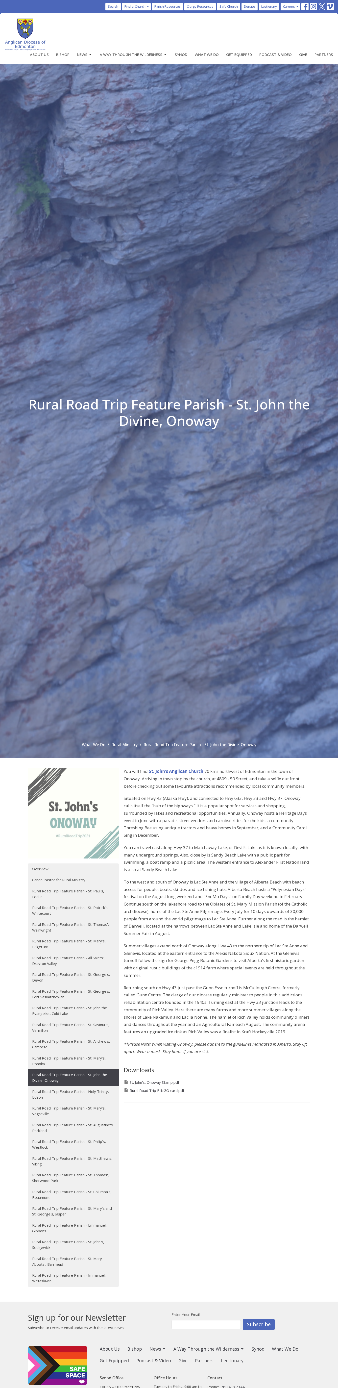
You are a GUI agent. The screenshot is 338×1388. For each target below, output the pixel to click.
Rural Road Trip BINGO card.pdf (157, 1090)
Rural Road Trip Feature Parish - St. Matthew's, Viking (72, 1161)
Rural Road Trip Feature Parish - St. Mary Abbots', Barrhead (67, 1261)
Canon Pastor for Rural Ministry (58, 879)
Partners (323, 54)
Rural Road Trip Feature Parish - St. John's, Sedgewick (68, 1244)
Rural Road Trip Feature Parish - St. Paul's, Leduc (68, 893)
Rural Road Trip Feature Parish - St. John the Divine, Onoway (69, 1077)
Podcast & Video (275, 54)
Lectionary (269, 6)
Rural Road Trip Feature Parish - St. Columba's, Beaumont (72, 1194)
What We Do (207, 54)
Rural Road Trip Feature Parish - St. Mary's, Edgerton (69, 943)
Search (113, 6)
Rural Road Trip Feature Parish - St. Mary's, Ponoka (69, 1061)
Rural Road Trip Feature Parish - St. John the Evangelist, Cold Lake (69, 1010)
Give (303, 54)
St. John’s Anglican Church (176, 771)
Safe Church (228, 6)
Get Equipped (239, 54)
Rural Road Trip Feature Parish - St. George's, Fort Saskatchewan (71, 994)
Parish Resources (167, 6)
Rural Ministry (124, 744)
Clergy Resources (200, 6)
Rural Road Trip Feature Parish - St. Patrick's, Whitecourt (70, 910)
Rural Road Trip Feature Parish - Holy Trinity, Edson (70, 1094)
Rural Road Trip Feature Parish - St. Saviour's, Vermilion (70, 1027)
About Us (39, 54)
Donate (249, 6)
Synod (181, 54)
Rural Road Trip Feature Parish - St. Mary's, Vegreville (69, 1111)
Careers (289, 6)
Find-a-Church (134, 6)
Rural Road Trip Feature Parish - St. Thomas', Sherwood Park (70, 1177)
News (82, 54)
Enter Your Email (185, 1314)
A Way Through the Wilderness (131, 54)
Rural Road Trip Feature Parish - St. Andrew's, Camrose (71, 1044)
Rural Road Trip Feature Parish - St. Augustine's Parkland (72, 1127)
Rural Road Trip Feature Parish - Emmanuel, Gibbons (69, 1228)
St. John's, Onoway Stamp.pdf (154, 1082)
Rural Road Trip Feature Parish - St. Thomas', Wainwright (70, 927)
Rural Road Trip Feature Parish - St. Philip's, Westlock (69, 1144)
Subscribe (259, 1324)
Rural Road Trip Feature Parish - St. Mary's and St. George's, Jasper (72, 1211)
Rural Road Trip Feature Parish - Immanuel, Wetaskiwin (69, 1278)
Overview (40, 868)
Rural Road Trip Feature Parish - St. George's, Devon (71, 977)
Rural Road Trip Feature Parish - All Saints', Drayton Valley (68, 960)
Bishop (63, 54)
